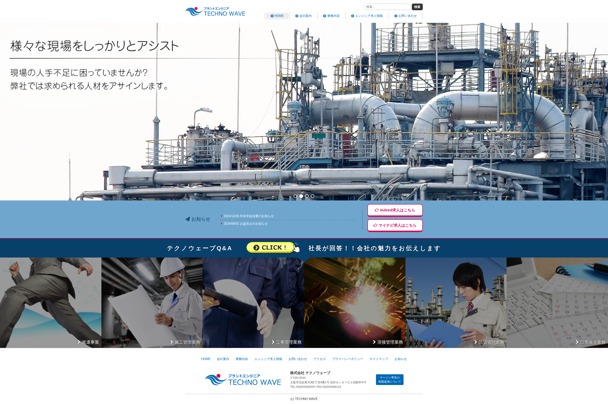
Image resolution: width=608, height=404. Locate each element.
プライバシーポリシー (347, 359)
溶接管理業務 (390, 342)
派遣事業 (90, 342)
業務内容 (333, 16)
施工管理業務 (187, 342)
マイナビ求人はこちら (398, 225)
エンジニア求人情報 (369, 16)
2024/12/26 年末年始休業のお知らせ (249, 216)
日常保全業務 (593, 342)
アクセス (320, 359)
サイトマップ (379, 359)
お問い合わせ (407, 16)
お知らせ (400, 359)
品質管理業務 (491, 342)
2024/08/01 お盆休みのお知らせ (246, 223)
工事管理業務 (289, 342)
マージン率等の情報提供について (389, 379)
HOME (279, 16)
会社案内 (305, 16)
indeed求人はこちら (397, 210)
